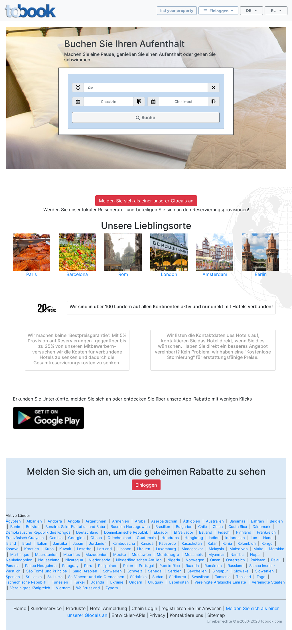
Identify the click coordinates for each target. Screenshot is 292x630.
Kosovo (12, 548)
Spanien (13, 576)
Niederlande (99, 560)
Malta (258, 548)
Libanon (124, 548)
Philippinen (107, 565)
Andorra (55, 521)
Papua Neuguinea (40, 565)
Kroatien (31, 548)
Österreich (235, 560)
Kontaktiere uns (186, 615)
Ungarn (135, 582)
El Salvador (183, 532)
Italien (42, 543)
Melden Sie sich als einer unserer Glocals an (146, 201)
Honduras (170, 537)
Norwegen (195, 560)
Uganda (97, 582)
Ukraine (116, 582)
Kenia (227, 543)
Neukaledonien (19, 560)
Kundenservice (46, 608)
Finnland (243, 532)
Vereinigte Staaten (268, 582)
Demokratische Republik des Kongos (38, 532)
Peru (88, 565)
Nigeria (173, 560)
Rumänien (213, 565)
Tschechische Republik (26, 582)
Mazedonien (97, 554)
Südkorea (177, 576)
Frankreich (266, 532)
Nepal (255, 554)
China (218, 526)
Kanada (147, 543)
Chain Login (144, 608)
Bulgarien (184, 526)
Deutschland (87, 532)
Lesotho (84, 548)
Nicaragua (74, 560)
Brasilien (162, 526)
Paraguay (70, 565)
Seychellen (197, 571)
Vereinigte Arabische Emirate (220, 582)
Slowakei (242, 571)
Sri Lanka (34, 576)
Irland (268, 537)
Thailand (243, 576)
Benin (15, 526)
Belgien (276, 521)
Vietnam (63, 588)
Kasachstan (192, 543)
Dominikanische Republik (126, 532)
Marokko (276, 548)
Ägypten (13, 521)
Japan (78, 543)
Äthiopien (191, 521)
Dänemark (261, 526)
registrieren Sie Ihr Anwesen (191, 608)
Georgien (76, 537)
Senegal (155, 571)
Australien (215, 521)
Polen (128, 565)
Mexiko (119, 554)
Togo (261, 576)
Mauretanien (46, 554)
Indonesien (235, 537)
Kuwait (65, 548)
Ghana (96, 537)
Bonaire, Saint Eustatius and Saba (75, 526)
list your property (176, 10)
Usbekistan (179, 582)
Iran (254, 537)
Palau (276, 560)
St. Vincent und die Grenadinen (96, 576)
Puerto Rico (169, 565)
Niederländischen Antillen (139, 560)
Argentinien (96, 521)
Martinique (19, 554)
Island (11, 543)
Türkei (79, 582)
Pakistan (258, 560)
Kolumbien (247, 543)
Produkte (76, 608)
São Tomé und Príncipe (46, 571)
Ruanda (192, 565)
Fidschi (224, 532)
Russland (236, 565)
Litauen (143, 548)
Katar (212, 543)
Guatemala (146, 537)
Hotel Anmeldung (108, 608)
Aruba (140, 521)
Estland (205, 532)
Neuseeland (49, 560)
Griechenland (119, 537)
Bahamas (237, 521)
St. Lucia (54, 576)
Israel (26, 543)
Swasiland (200, 576)
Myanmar (216, 554)
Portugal (146, 565)
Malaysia (216, 548)
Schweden (112, 571)
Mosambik (194, 554)
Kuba (49, 548)
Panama (12, 565)
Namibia (237, 554)
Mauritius (71, 554)
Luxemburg (166, 548)
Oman (215, 560)
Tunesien (60, 582)
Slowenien (264, 571)
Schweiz (134, 571)
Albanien (34, 521)
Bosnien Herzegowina (130, 526)
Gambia (55, 537)
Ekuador (161, 532)
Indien (214, 537)
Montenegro (168, 554)
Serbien (175, 571)
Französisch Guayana (25, 537)
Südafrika (138, 576)
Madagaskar (192, 548)
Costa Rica (237, 526)
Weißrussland (88, 588)
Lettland (104, 548)
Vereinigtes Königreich (30, 588)
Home (19, 608)
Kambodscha (123, 543)
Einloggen (146, 485)
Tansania (222, 576)
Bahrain (257, 521)
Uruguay (155, 582)
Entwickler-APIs (128, 615)
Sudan (157, 576)
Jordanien (98, 543)
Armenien (120, 521)
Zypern (112, 588)
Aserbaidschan (164, 521)
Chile (202, 526)
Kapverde (167, 543)
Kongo (267, 543)
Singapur (220, 571)
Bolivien (33, 526)
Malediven (239, 548)
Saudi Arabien (85, 571)
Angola (74, 521)
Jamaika (60, 543)
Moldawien (141, 554)
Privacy (157, 615)
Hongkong (193, 537)
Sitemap (216, 615)
